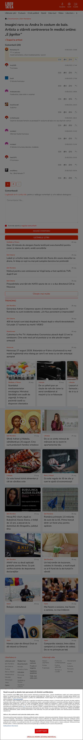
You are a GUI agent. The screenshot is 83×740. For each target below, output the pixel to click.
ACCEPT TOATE (41, 731)
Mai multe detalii (18, 699)
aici (24, 706)
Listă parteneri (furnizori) (10, 726)
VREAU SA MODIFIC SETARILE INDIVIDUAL (41, 737)
